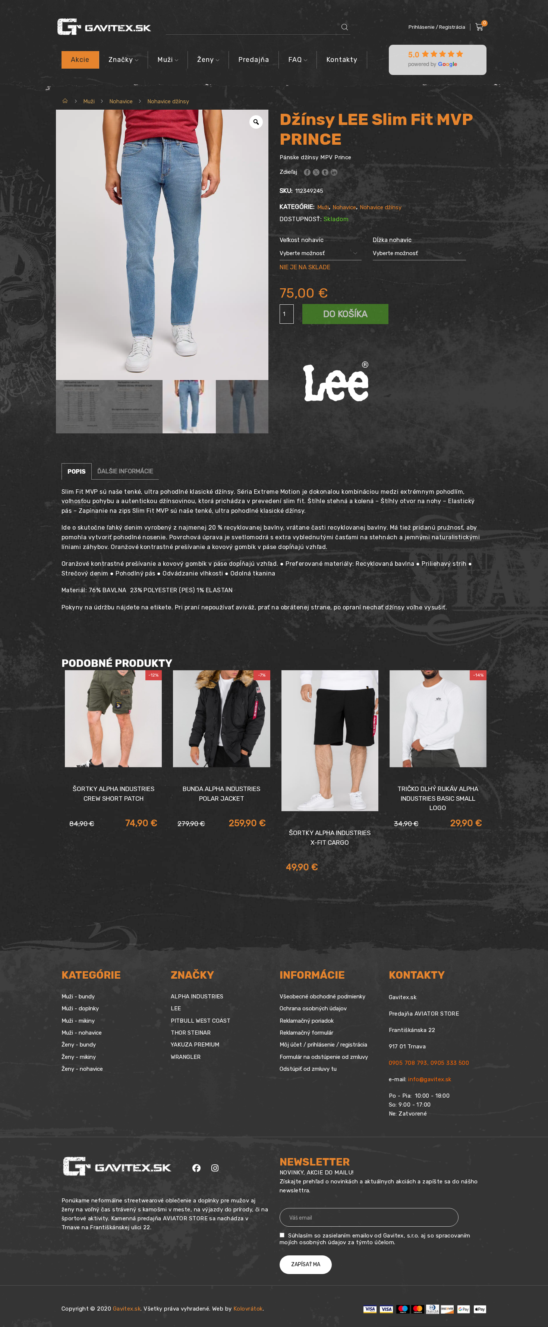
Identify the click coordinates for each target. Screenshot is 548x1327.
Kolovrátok (248, 1308)
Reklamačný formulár (306, 1032)
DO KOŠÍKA (345, 314)
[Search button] (344, 27)
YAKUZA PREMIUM (195, 1044)
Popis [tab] (76, 471)
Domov (65, 101)
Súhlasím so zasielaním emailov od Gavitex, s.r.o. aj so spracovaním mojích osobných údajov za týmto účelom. (375, 1239)
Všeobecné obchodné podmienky (322, 996)
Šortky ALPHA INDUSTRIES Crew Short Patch (113, 793)
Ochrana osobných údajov (313, 1008)
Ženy (205, 60)
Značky (120, 60)
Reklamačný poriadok (307, 1020)
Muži (165, 60)
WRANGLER (186, 1057)
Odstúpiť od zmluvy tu (308, 1069)
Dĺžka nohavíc (392, 240)
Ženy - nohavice (82, 1069)
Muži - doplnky (80, 1008)
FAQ (295, 60)
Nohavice (121, 101)
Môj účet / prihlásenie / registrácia (323, 1044)
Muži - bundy (78, 996)
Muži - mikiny (78, 1020)
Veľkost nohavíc (302, 240)
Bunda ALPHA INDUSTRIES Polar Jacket (221, 793)
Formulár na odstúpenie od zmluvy (324, 1057)
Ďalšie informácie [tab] (125, 471)
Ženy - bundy (79, 1044)
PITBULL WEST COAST (200, 1020)
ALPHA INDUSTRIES (197, 996)
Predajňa (253, 60)
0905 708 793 (408, 1063)
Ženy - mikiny (79, 1057)
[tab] (77, 471)
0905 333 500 (450, 1063)
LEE (176, 1008)
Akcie (80, 60)
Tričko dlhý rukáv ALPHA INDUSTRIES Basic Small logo (437, 798)
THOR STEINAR (191, 1032)
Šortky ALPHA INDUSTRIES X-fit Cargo (330, 837)
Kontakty (342, 60)
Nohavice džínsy (168, 101)
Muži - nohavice (82, 1032)
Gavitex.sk (127, 1308)
